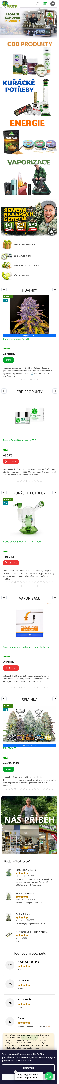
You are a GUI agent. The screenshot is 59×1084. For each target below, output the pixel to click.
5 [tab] (34, 379)
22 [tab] (32, 586)
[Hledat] (37, 3)
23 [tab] (35, 586)
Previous (4, 289)
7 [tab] (35, 481)
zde (31, 1060)
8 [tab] (38, 481)
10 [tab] (32, 582)
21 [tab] (29, 586)
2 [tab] (25, 379)
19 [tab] (24, 586)
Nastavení (28, 1067)
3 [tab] (28, 379)
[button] (49, 1076)
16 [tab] (49, 582)
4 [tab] (31, 379)
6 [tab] (37, 379)
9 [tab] (41, 481)
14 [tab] (44, 582)
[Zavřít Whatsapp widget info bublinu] (15, 1071)
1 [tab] (22, 379)
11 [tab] (35, 582)
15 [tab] (47, 582)
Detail (14, 769)
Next (55, 289)
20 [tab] (26, 586)
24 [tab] (38, 586)
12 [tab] (38, 582)
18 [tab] (21, 586)
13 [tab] (41, 582)
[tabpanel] (29, 336)
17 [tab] (52, 582)
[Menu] (52, 3)
